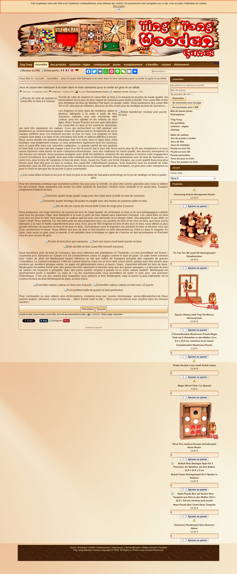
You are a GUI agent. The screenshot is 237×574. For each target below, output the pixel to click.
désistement (181, 64)
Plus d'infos (119, 6)
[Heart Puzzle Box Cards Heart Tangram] (194, 500)
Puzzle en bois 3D (180, 151)
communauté (102, 64)
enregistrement (133, 64)
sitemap (175, 129)
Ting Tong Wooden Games (97, 92)
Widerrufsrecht (149, 547)
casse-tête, (51, 314)
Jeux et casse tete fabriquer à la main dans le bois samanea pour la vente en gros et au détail (79, 87)
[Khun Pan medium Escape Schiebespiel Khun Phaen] (196, 440)
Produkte (82, 547)
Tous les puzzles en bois (184, 162)
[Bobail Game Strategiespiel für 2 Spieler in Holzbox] (194, 470)
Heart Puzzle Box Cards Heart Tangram (194, 504)
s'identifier (152, 64)
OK (118, 9)
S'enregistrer (177, 114)
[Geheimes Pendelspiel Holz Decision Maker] (194, 521)
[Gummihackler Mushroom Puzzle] (194, 341)
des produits (58, 64)
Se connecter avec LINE (185, 107)
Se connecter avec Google (186, 102)
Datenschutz (103, 547)
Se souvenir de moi (180, 94)
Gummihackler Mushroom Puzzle (194, 345)
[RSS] (21, 557)
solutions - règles (79, 64)
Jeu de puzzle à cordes (183, 138)
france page (106, 314)
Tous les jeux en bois (182, 158)
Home (73, 547)
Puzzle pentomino (180, 155)
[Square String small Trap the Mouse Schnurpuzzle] (196, 311)
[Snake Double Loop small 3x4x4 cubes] (194, 362)
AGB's (92, 547)
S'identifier (178, 98)
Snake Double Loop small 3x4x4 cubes (194, 365)
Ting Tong (26, 64)
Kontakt (163, 547)
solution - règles (180, 126)
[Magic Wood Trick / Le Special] (194, 382)
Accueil (39, 78)
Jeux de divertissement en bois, (71, 314)
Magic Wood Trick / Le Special (194, 385)
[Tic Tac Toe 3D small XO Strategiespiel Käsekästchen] (196, 249)
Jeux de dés (177, 141)
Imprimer (118, 92)
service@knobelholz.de (147, 296)
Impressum (117, 547)
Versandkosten (132, 547)
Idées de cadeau (180, 135)
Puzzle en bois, (26, 314)
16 (215, 63)
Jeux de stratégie (180, 145)
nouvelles (41, 64)
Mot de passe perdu (182, 111)
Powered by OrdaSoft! (93, 327)
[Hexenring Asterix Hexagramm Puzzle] (194, 191)
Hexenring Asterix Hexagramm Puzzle (194, 194)
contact (166, 64)
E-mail (125, 92)
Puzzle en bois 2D (180, 148)
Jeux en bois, (39, 314)
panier (117, 64)
